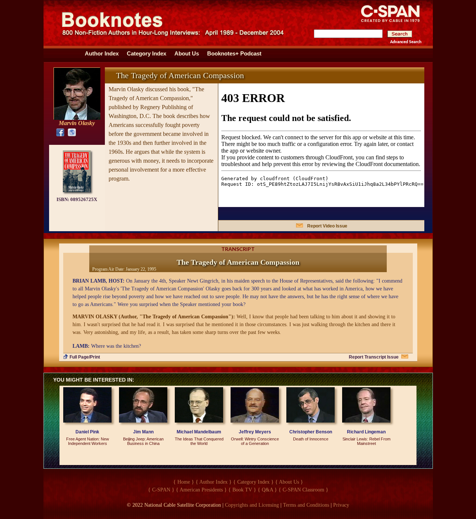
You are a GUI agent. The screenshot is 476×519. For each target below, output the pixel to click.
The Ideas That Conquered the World (199, 441)
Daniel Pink (87, 431)
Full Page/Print (85, 357)
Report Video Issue (327, 226)
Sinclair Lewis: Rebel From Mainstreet (366, 441)
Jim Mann (143, 431)
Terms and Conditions (306, 505)
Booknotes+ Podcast (234, 54)
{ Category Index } (253, 482)
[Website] (70, 132)
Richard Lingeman (366, 431)
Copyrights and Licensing (252, 505)
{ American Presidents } (201, 490)
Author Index (102, 54)
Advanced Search (405, 42)
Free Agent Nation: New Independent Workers (87, 441)
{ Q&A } (267, 490)
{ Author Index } (214, 482)
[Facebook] (58, 132)
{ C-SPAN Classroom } (303, 490)
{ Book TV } (242, 490)
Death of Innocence (310, 439)
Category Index (146, 54)
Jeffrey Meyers (255, 431)
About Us (186, 54)
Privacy (341, 505)
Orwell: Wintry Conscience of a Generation (255, 441)
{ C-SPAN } (161, 490)
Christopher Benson (310, 431)
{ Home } (183, 482)
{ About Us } (289, 482)
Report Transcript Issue (374, 357)
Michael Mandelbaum (199, 431)
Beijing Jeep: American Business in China (143, 441)
